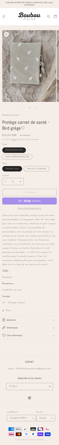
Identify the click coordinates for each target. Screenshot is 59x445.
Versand (14, 139)
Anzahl (5, 175)
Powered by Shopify (37, 439)
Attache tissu (12, 169)
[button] (3, 16)
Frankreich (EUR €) (18, 418)
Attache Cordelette (36, 169)
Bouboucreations (26, 439)
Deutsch (42, 418)
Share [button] (8, 310)
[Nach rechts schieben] (36, 107)
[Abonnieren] (49, 386)
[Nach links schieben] (23, 107)
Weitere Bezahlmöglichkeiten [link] (29, 208)
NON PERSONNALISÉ (17, 157)
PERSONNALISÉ (14, 150)
